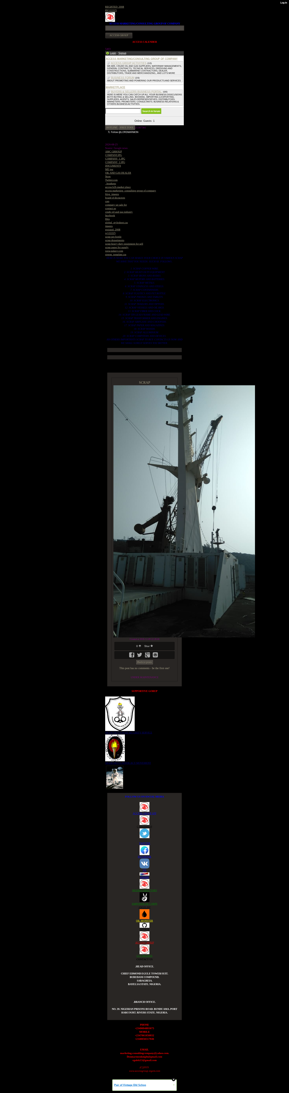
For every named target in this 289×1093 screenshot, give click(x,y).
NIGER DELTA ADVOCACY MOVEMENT (128, 762)
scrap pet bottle (113, 236)
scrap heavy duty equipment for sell (124, 243)
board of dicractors (115, 197)
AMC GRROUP (113, 151)
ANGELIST (144, 907)
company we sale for (116, 204)
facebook (110, 215)
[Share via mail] (155, 656)
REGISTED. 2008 (114, 6)
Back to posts (144, 662)
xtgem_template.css (115, 254)
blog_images (112, 194)
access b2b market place (118, 187)
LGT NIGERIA (144, 955)
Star (147, 646)
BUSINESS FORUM (122, 77)
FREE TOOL (127, 127)
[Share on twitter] (140, 656)
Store (108, 176)
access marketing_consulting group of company (130, 190)
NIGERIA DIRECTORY (144, 890)
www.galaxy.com (114, 250)
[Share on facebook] (132, 656)
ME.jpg (109, 169)
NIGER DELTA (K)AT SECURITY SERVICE (128, 732)
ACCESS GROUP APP (144, 813)
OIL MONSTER (144, 920)
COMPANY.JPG (113, 155)
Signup (122, 53)
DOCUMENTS (113, 165)
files (107, 218)
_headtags (110, 183)
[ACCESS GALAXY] (114, 776)
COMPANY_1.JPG (115, 158)
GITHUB (144, 929)
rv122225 (110, 233)
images (109, 226)
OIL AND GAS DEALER (118, 172)
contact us (110, 208)
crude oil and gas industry (119, 211)
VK (144, 870)
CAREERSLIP (144, 826)
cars (107, 201)
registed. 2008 (112, 229)
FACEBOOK (144, 856)
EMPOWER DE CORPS (144, 903)
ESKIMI (144, 877)
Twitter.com (111, 179)
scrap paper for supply (117, 247)
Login (113, 53)
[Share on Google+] (148, 656)
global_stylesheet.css (116, 222)
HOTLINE (112, 127)
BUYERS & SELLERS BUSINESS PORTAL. (136, 91)
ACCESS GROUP (144, 942)
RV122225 (111, 10)
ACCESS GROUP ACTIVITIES (128, 63)
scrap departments (114, 240)
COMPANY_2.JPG (115, 162)
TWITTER (144, 843)
